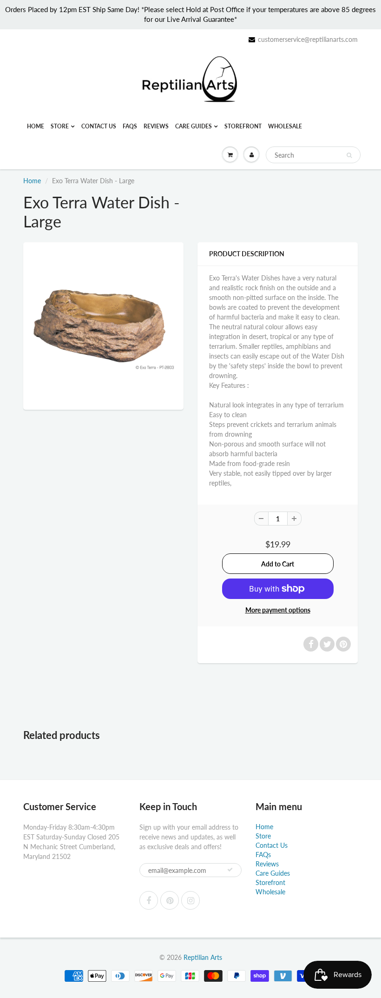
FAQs (130, 126)
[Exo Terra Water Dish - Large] (103, 325)
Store (60, 126)
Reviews (156, 126)
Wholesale (285, 126)
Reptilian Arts (203, 957)
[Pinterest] (169, 900)
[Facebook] (148, 900)
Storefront (243, 126)
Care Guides (193, 126)
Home (35, 126)
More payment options (277, 610)
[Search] (349, 155)
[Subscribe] (230, 869)
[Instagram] (190, 900)
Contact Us (98, 126)
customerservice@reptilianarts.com (308, 39)
